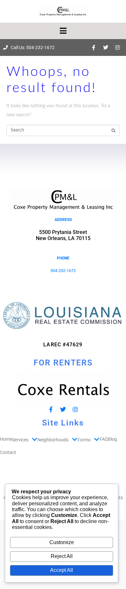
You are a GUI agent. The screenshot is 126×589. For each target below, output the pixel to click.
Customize (61, 542)
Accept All (61, 570)
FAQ (104, 439)
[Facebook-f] (94, 47)
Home (6, 439)
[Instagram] (117, 47)
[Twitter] (105, 47)
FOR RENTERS (63, 362)
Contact (8, 452)
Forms (84, 439)
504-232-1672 (63, 270)
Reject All (62, 556)
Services (20, 439)
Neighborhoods (52, 439)
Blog (112, 439)
